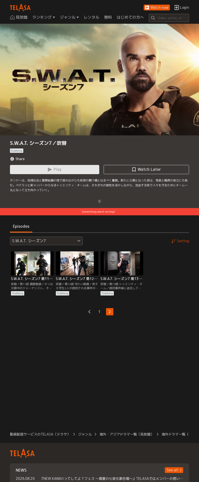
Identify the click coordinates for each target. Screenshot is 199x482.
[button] (157, 8)
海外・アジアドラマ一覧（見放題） (127, 434)
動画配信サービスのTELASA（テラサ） (40, 434)
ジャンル (85, 434)
